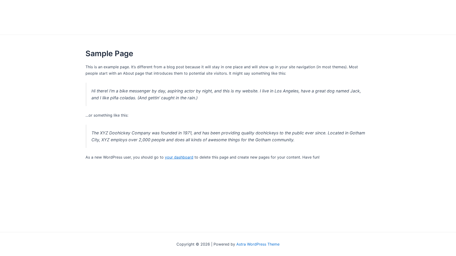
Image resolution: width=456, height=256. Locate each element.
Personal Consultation (289, 17)
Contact (357, 17)
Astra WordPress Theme (258, 244)
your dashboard (179, 157)
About (331, 17)
